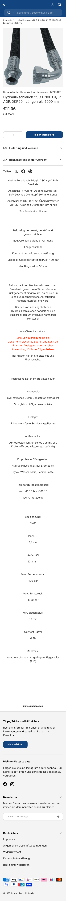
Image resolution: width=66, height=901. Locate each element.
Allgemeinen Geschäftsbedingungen (25, 845)
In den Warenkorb (44, 134)
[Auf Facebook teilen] (23, 171)
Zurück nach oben (33, 706)
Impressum (9, 839)
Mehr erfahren (15, 744)
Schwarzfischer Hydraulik (16, 92)
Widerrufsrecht (12, 852)
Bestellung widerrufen (16, 864)
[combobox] (33, 12)
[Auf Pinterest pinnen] (30, 171)
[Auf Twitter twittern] (16, 171)
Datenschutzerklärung (16, 858)
